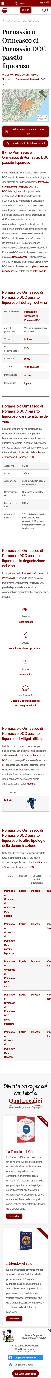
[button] (49, 1330)
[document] (25, 689)
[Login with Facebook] (10, 1358)
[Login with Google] (10, 1365)
